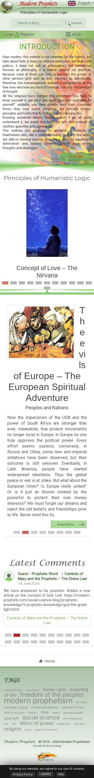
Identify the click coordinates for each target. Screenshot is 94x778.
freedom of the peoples (52, 694)
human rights (54, 689)
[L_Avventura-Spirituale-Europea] (41, 332)
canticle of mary (13, 690)
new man (79, 724)
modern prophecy (44, 707)
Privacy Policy (22, 774)
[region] (47, 101)
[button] (74, 35)
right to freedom (46, 729)
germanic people (73, 712)
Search (76, 23)
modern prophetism (38, 700)
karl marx (81, 702)
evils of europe (14, 713)
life (14, 724)
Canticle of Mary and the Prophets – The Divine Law (52, 576)
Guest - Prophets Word (38, 573)
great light (11, 718)
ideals (56, 712)
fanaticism (63, 724)
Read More (65, 524)
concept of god (16, 707)
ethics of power (37, 723)
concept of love (72, 707)
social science (41, 717)
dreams (33, 712)
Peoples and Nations (47, 407)
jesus (28, 729)
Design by (48, 759)
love (45, 712)
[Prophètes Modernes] (36, 4)
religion (12, 729)
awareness (33, 690)
